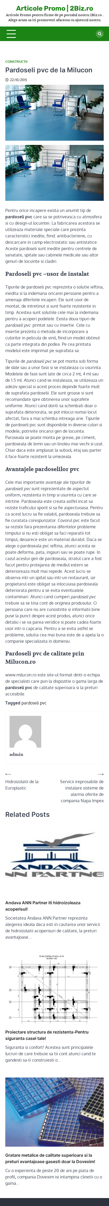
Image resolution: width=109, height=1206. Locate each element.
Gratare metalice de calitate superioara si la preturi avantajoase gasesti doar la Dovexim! (50, 1158)
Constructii (16, 62)
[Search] (100, 34)
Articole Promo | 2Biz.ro (54, 8)
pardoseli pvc (34, 703)
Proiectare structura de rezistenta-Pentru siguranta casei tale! (47, 1035)
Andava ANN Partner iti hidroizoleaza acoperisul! (42, 906)
